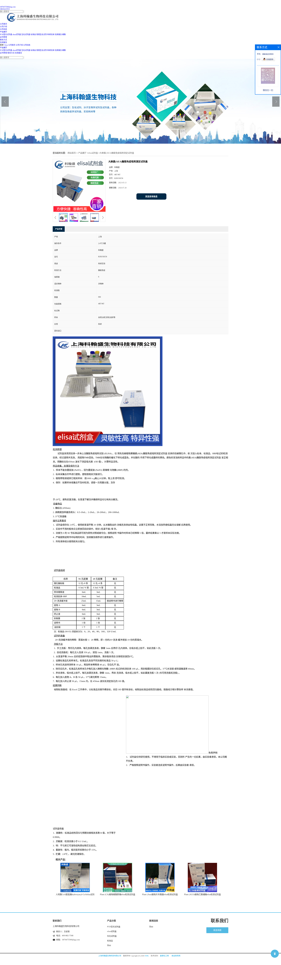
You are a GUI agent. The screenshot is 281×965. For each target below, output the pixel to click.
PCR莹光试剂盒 (6, 34)
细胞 (64, 34)
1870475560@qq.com (8, 7)
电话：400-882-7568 (64, 935)
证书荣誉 (3, 53)
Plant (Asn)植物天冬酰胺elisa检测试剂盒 (160, 894)
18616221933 (5, 9)
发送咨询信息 (151, 196)
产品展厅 (3, 48)
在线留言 (18, 53)
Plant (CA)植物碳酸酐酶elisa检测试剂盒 (117, 894)
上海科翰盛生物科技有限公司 (109, 956)
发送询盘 (217, 930)
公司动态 (26, 45)
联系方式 (10, 53)
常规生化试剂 (41, 34)
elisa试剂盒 (17, 34)
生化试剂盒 (25, 34)
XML (147, 956)
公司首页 (11, 45)
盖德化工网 (164, 956)
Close (6, 45)
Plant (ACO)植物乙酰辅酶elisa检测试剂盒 (202, 894)
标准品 (33, 34)
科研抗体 (50, 34)
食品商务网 (176, 956)
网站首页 (72, 153)
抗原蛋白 (58, 34)
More (109, 945)
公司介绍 (19, 45)
